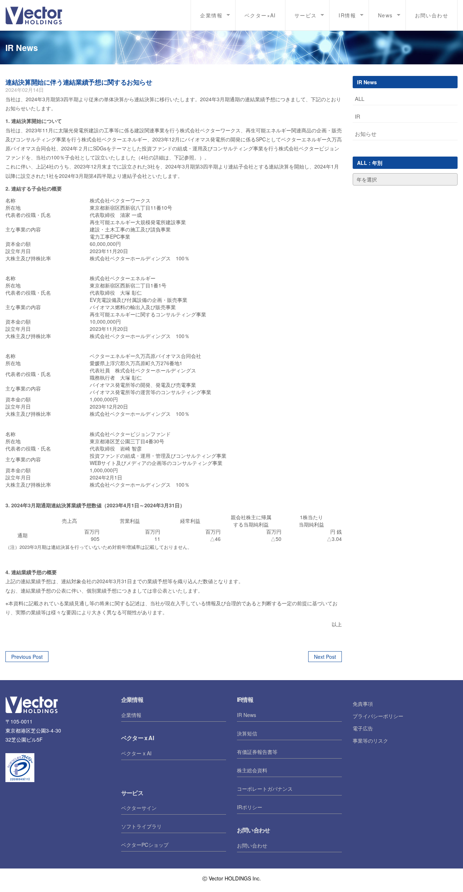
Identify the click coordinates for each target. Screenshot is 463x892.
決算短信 (247, 733)
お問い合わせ (431, 15)
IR (357, 116)
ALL (359, 98)
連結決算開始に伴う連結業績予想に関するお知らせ (78, 82)
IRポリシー (249, 807)
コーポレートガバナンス (265, 788)
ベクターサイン (139, 807)
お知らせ (366, 133)
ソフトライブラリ (141, 826)
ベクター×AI (260, 15)
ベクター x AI (136, 753)
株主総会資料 (252, 770)
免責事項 (363, 703)
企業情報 (131, 714)
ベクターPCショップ (145, 844)
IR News (246, 714)
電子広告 (363, 728)
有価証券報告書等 (257, 751)
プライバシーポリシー (378, 716)
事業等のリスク (370, 740)
